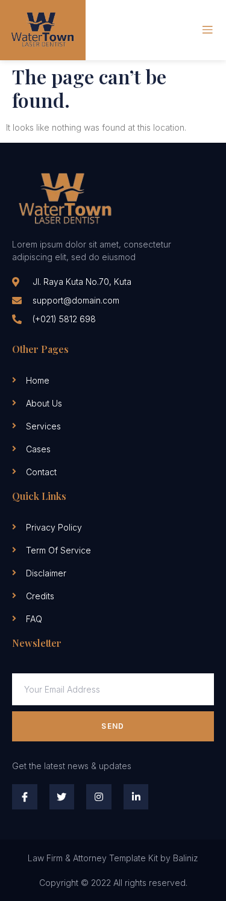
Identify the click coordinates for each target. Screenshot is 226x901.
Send (112, 726)
